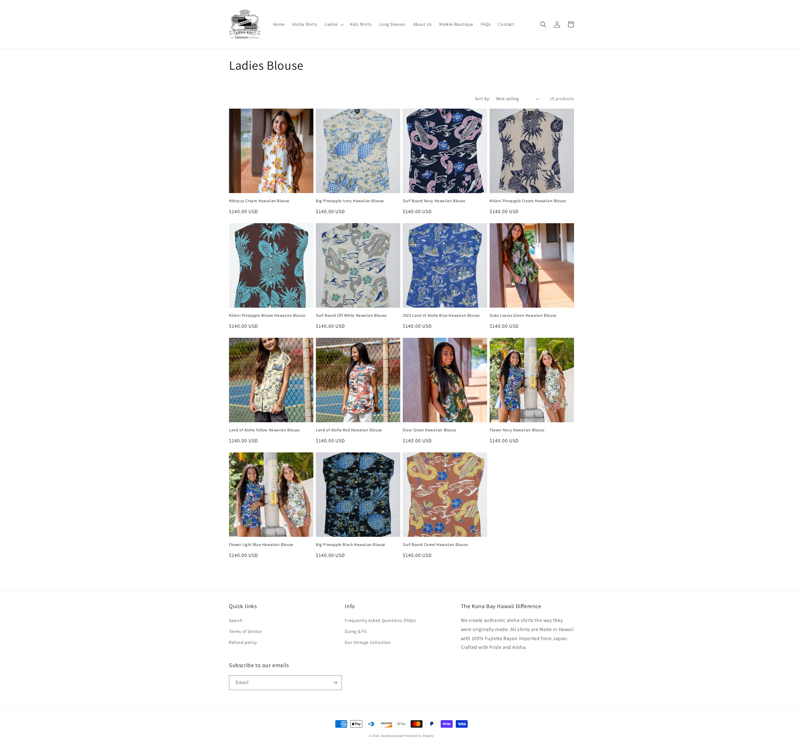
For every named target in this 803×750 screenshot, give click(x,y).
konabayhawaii (392, 736)
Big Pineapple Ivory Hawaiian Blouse (350, 200)
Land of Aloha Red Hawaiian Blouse (349, 430)
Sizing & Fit (356, 631)
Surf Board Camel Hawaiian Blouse (435, 544)
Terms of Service (245, 631)
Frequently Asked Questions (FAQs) (380, 620)
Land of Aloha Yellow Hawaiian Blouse (264, 430)
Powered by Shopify (419, 736)
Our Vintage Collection (368, 642)
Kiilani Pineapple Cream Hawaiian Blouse (528, 200)
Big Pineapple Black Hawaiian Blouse (350, 544)
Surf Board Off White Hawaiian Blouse (351, 315)
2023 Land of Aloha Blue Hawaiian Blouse (441, 315)
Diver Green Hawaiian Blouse (429, 430)
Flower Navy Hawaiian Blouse (517, 430)
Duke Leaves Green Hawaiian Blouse (523, 315)
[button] (333, 24)
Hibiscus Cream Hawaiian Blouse (259, 200)
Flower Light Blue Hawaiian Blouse (261, 544)
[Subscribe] (335, 682)
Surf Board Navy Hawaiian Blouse (434, 200)
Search (236, 620)
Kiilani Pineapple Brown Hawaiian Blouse (267, 315)
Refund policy (243, 642)
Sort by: (482, 98)
